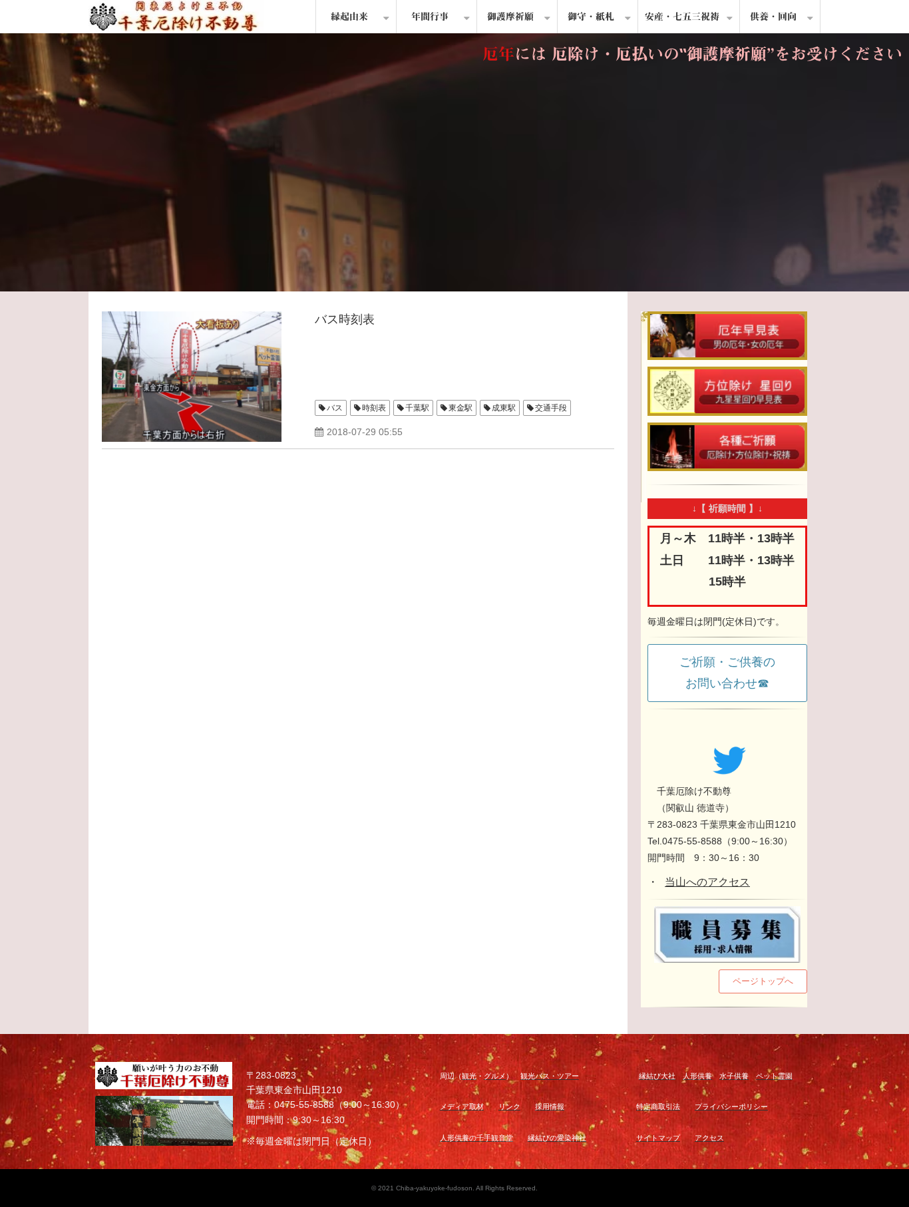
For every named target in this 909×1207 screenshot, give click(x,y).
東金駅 (460, 408)
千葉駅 (417, 408)
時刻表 (374, 408)
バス (335, 408)
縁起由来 (349, 16)
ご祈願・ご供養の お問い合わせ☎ (733, 672)
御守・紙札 (591, 16)
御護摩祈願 (510, 16)
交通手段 (551, 408)
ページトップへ (763, 981)
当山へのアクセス (707, 882)
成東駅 (504, 408)
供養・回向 (773, 16)
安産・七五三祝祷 (682, 16)
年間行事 (430, 16)
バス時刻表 (345, 319)
